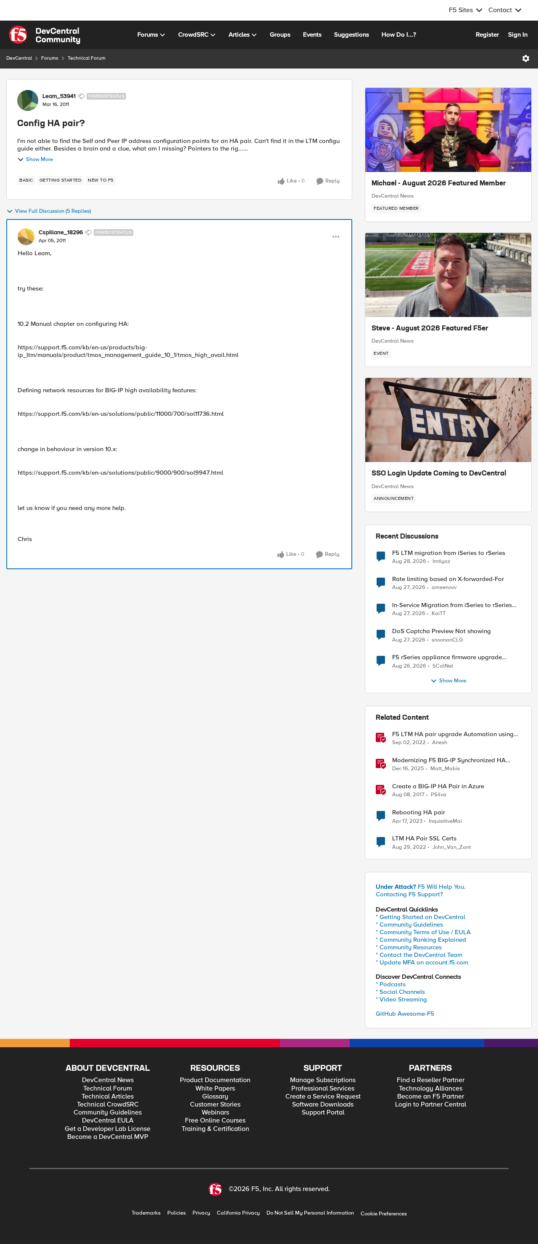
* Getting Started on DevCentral (420, 917)
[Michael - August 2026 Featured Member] (448, 130)
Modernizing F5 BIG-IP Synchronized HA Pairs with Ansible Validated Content (449, 760)
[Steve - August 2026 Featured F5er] (448, 275)
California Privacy (238, 1213)
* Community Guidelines (409, 924)
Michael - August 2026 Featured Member (439, 183)
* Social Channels (400, 992)
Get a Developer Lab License (107, 1129)
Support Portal (323, 1113)
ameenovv (444, 587)
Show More (39, 159)
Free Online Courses (215, 1121)
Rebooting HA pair (418, 812)
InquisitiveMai (445, 821)
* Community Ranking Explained (421, 939)
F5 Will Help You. (421, 886)
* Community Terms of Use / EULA (423, 932)
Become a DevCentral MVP (107, 1137)
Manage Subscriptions (323, 1080)
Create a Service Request (323, 1097)
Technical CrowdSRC (108, 1105)
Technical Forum (86, 58)
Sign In (517, 34)
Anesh (439, 743)
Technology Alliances (430, 1089)
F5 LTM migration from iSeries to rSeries (448, 553)
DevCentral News (393, 196)
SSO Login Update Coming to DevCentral (439, 473)
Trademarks (146, 1213)
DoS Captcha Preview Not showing (441, 631)
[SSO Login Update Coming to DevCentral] (448, 420)
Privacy (201, 1213)
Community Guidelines (108, 1113)
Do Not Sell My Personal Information (310, 1213)
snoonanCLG (447, 640)
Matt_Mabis (445, 769)
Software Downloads (322, 1105)
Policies (176, 1213)
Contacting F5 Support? (409, 894)
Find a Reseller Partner (430, 1080)
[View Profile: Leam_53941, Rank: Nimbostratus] (27, 100)
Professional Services (322, 1089)
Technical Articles (108, 1097)
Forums (49, 58)
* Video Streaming (401, 999)
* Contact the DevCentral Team (419, 955)
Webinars (215, 1113)
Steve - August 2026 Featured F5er (430, 328)
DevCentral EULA (108, 1121)
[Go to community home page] (44, 35)
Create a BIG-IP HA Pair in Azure (438, 786)
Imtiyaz (441, 561)
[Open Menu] (526, 58)
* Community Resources (409, 947)
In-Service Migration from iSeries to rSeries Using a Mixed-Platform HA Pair (452, 605)
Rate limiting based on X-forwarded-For (448, 579)
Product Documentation (215, 1080)
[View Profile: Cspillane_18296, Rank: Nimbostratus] (26, 236)
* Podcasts (391, 984)
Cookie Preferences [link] (384, 1213)
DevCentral (19, 58)
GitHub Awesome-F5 (405, 1013)
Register (487, 34)
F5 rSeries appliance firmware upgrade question (447, 657)
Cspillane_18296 (61, 232)
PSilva (438, 795)
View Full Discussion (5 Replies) (53, 211)
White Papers (215, 1089)
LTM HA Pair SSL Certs (424, 838)
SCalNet (443, 666)
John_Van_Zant (452, 847)
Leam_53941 (59, 96)
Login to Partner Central (430, 1105)
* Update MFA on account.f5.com (422, 962)
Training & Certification (215, 1129)
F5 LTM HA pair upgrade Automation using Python (453, 734)
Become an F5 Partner (430, 1097)
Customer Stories (215, 1105)
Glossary (215, 1097)
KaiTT (439, 613)
